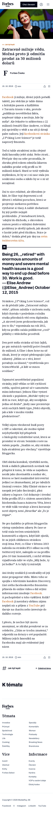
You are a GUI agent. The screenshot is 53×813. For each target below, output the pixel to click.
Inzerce (32, 769)
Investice (6, 723)
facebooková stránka (37, 133)
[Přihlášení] (41, 4)
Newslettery (34, 738)
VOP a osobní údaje (37, 780)
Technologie (7, 734)
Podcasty (33, 734)
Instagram (21, 806)
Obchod (5, 765)
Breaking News (35, 742)
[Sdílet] (45, 86)
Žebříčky (6, 746)
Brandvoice (34, 746)
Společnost (7, 731)
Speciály (32, 723)
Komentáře (34, 727)
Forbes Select (8, 773)
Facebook (8, 97)
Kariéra (32, 773)
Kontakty (32, 777)
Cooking (5, 742)
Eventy (32, 761)
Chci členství (29, 5)
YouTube (34, 605)
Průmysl (5, 727)
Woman (32, 731)
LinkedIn (32, 806)
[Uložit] (49, 86)
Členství (32, 765)
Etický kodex (34, 784)
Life (3, 738)
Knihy (4, 769)
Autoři (4, 761)
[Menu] (48, 4)
